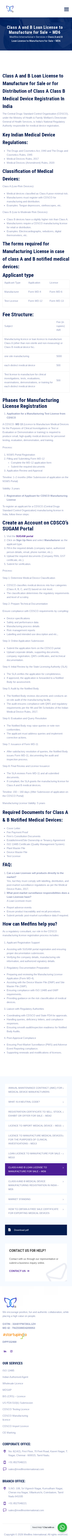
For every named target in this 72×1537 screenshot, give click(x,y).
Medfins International (35, 1534)
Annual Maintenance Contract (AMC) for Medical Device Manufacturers (35, 1090)
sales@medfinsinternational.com (26, 1469)
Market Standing (19, 1199)
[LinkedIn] (5, 1351)
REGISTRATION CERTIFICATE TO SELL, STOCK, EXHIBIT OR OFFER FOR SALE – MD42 (35, 1113)
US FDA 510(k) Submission (18, 1402)
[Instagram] (11, 1351)
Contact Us (17, 1271)
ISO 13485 (8, 1370)
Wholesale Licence (13, 1383)
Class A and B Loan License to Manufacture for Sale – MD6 (27, 1169)
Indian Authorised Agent (15, 1377)
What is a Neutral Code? (24, 1101)
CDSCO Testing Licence (16, 1409)
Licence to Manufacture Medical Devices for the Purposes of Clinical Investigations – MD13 (35, 1139)
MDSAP (7, 1389)
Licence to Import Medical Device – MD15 (34, 1125)
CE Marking (9, 1432)
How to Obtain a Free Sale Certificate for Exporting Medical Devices (33, 1211)
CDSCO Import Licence (16, 1426)
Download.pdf (21, 1230)
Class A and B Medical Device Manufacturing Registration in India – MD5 (33, 1185)
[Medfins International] (10, 8)
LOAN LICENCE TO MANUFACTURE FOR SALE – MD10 (35, 1155)
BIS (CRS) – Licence (14, 1396)
